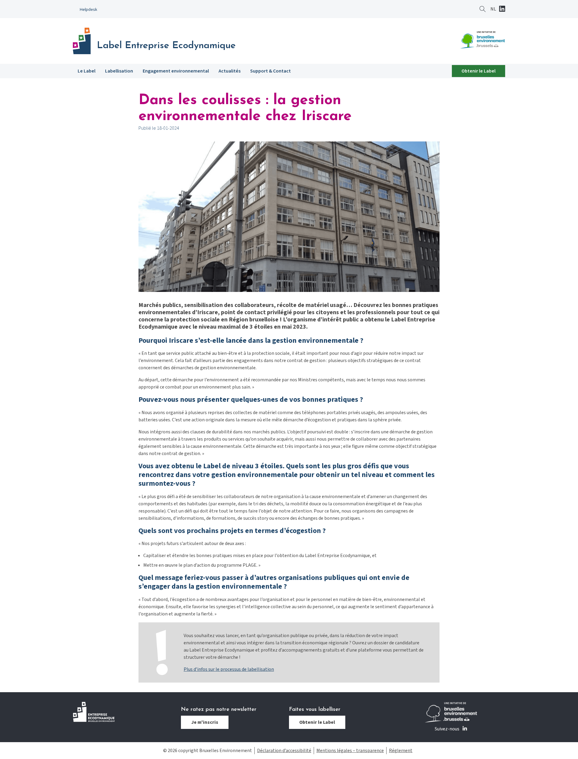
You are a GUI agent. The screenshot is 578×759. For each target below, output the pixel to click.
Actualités (230, 71)
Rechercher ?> (483, 9)
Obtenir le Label (478, 71)
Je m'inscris (204, 722)
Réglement (400, 750)
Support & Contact (270, 71)
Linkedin (502, 9)
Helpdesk (88, 9)
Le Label (86, 71)
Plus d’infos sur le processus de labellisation (229, 669)
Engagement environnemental (176, 71)
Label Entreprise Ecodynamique (166, 46)
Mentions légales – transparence (350, 750)
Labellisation (119, 71)
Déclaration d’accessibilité (284, 750)
